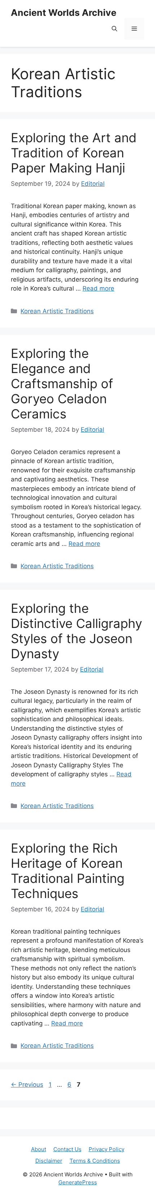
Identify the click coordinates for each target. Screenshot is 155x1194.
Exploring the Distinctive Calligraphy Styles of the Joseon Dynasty (76, 631)
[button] (114, 29)
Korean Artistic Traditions (57, 311)
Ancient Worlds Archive (63, 12)
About (38, 1149)
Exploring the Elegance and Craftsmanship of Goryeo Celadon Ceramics (62, 383)
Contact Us (67, 1149)
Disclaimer (48, 1160)
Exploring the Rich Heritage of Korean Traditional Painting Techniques (67, 870)
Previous (27, 1084)
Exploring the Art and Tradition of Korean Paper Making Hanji (74, 152)
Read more (98, 288)
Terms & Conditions (95, 1160)
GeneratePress (77, 1182)
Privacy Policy (106, 1149)
